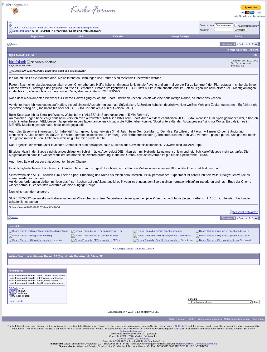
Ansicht (253, 49)
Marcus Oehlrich (175, 326)
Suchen (239, 36)
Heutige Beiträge (180, 36)
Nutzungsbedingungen (237, 319)
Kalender (118, 36)
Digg (49, 235)
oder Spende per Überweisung (249, 16)
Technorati (245, 240)
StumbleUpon (187, 240)
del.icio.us (244, 231)
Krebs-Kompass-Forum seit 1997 (36, 27)
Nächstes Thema (143, 248)
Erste (240, 44)
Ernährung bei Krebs (88, 27)
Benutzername (207, 25)
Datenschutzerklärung (210, 319)
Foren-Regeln (16, 301)
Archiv (191, 319)
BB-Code (13, 288)
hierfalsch (17, 62)
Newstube (58, 240)
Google (178, 231)
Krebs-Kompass (177, 319)
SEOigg (116, 240)
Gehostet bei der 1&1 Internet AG (133, 338)
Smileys (13, 291)
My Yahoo (244, 235)
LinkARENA (185, 235)
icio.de (114, 235)
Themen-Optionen (237, 49)
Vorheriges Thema (124, 248)
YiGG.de (118, 231)
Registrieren (37, 36)
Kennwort (204, 30)
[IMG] (12, 293)
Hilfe (80, 36)
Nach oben (258, 319)
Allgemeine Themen (66, 27)
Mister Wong (61, 231)
